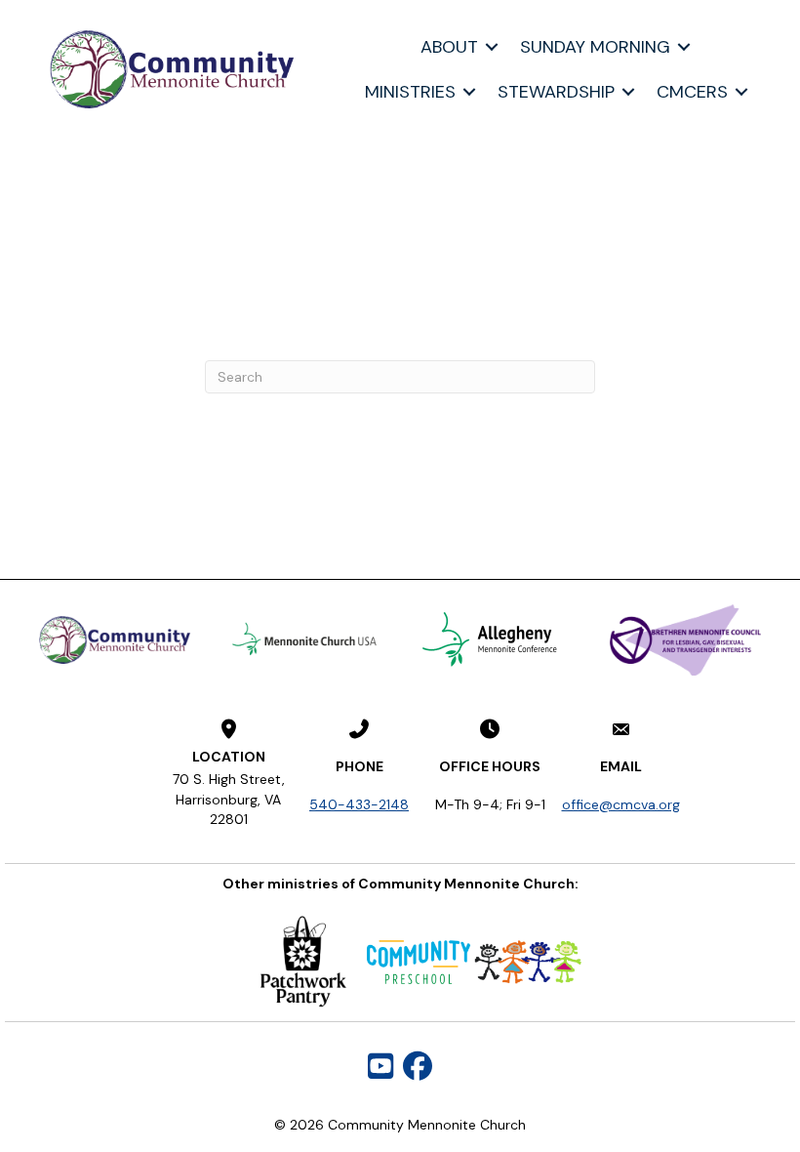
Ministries (410, 91)
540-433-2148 (359, 804)
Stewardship (556, 91)
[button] (491, 46)
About (449, 47)
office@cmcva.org (621, 804)
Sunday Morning (595, 47)
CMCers (692, 91)
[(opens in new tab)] (304, 638)
